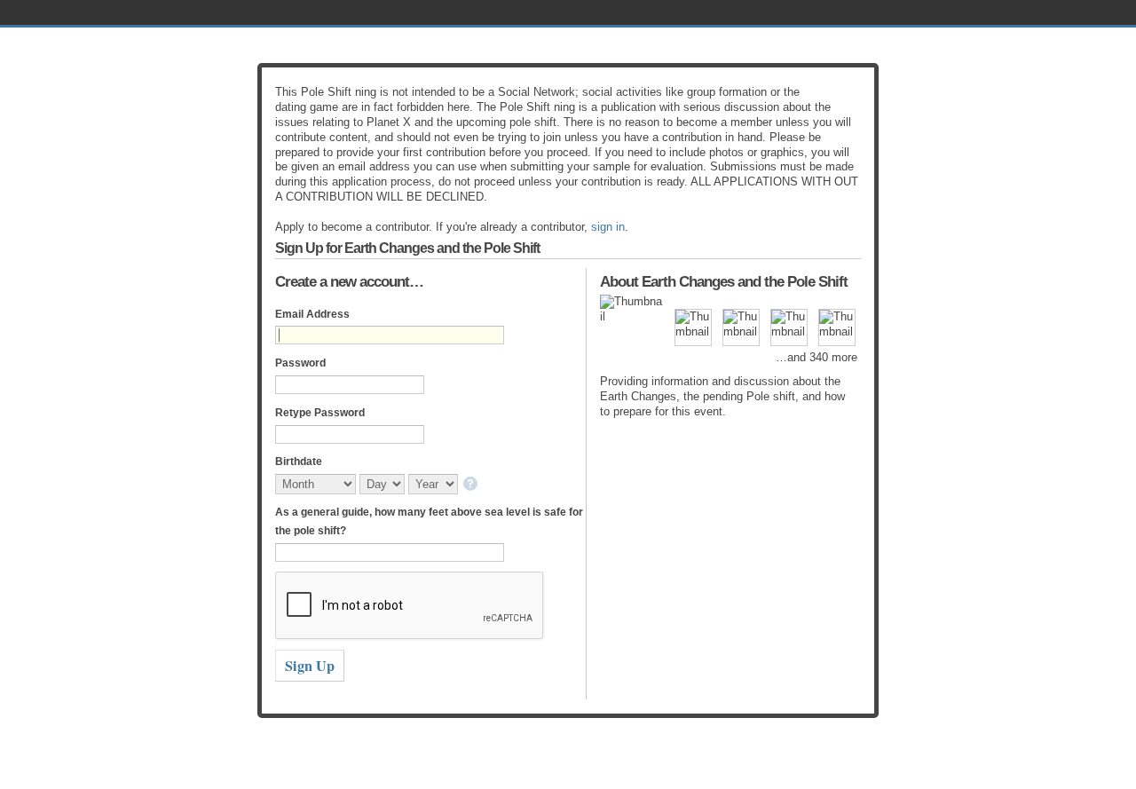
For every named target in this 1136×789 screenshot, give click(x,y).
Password (300, 363)
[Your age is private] (471, 485)
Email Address (312, 314)
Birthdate (298, 461)
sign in (608, 226)
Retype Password (320, 412)
